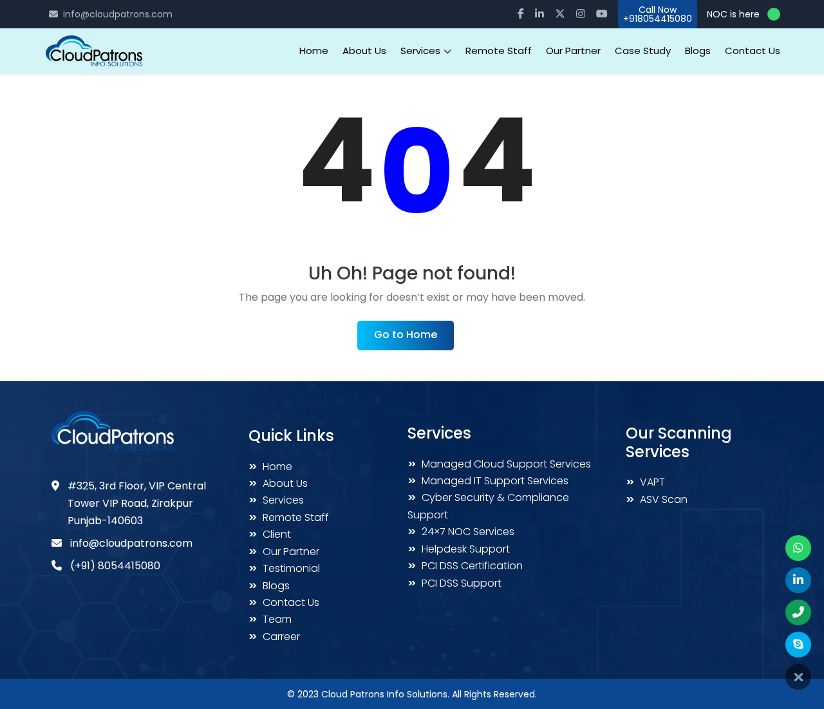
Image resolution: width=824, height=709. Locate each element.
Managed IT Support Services (487, 480)
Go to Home (405, 334)
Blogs (698, 50)
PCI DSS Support (454, 583)
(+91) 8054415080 (115, 565)
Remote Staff (498, 50)
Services (276, 500)
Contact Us (752, 50)
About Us (364, 50)
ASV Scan (657, 499)
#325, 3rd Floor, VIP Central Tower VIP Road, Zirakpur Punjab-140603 (137, 503)
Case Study (643, 50)
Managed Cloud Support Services (499, 464)
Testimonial (284, 568)
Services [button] (421, 50)
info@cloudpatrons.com (118, 14)
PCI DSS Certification (465, 565)
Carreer (274, 636)
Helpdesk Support (458, 549)
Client (269, 534)
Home (313, 50)
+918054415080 (657, 18)
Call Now (658, 9)
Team (270, 619)
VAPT (645, 482)
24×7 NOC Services (460, 531)
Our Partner (573, 50)
